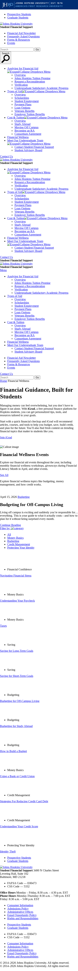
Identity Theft (8, 851)
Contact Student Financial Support (34, 147)
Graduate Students (17, 17)
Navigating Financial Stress (15, 575)
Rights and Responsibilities (22, 918)
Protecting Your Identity (20, 547)
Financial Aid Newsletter (21, 33)
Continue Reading (10, 525)
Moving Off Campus (26, 127)
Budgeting (24, 496)
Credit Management (18, 544)
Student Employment (27, 101)
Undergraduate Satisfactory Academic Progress (41, 88)
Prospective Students (19, 14)
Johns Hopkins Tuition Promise (32, 78)
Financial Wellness (18, 137)
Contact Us (6, 156)
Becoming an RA (25, 130)
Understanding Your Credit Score (19, 826)
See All (4, 475)
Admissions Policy (18, 908)
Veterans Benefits (24, 111)
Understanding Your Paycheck (17, 600)
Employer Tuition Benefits (30, 114)
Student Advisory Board (28, 150)
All (9, 534)
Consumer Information (20, 905)
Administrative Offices (20, 911)
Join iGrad (6, 437)
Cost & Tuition (15, 117)
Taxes (3, 625)
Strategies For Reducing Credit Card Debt (24, 801)
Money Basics (15, 537)
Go (37, 49)
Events (11, 43)
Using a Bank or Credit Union (17, 776)
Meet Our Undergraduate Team (25, 140)
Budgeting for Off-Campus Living (19, 701)
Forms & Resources (18, 39)
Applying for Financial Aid (22, 68)
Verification (21, 84)
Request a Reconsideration (30, 81)
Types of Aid (14, 91)
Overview (20, 75)
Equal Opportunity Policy (22, 915)
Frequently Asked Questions (23, 36)
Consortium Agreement (28, 133)
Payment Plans (23, 104)
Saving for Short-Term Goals (16, 675)
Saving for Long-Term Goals (16, 650)
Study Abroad (22, 124)
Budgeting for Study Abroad (16, 726)
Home (3, 380)
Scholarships (22, 97)
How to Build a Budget (13, 751)
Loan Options (22, 107)
